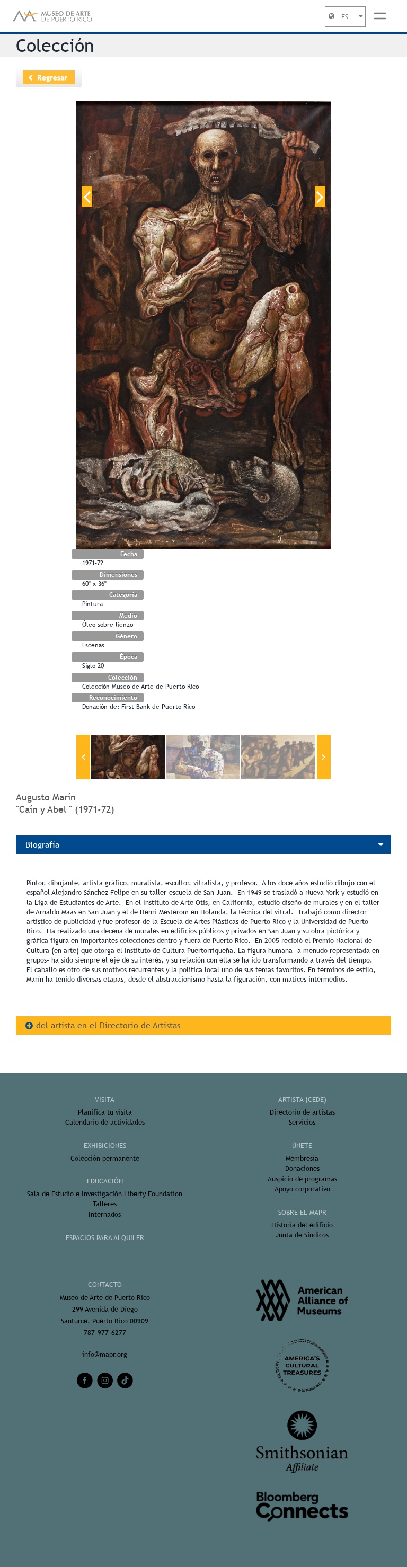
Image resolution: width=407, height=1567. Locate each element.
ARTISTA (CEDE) (302, 1099)
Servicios (302, 1122)
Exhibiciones (105, 1146)
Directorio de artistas (302, 1112)
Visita (104, 1099)
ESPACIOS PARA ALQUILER (105, 1238)
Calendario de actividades (105, 1122)
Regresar (52, 77)
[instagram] (105, 1380)
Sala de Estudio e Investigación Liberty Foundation (104, 1194)
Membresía (302, 1158)
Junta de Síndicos (302, 1235)
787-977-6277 (105, 1333)
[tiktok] (125, 1380)
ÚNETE (302, 1146)
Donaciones (302, 1168)
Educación (105, 1181)
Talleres (105, 1204)
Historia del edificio (302, 1225)
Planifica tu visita (105, 1112)
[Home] (52, 15)
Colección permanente (104, 1158)
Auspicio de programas (302, 1179)
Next (324, 757)
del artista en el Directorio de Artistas (108, 1025)
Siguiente (320, 196)
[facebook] (85, 1380)
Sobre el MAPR (302, 1212)
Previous (83, 757)
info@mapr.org (104, 1354)
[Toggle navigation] (380, 15)
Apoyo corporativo (302, 1189)
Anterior (87, 196)
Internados (105, 1214)
